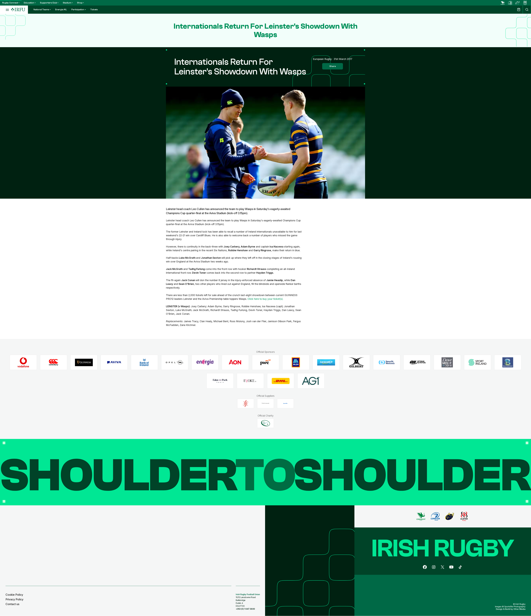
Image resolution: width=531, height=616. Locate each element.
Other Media (519, 609)
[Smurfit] (387, 362)
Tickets (94, 9)
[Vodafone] (23, 362)
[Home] (18, 9)
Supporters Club (48, 3)
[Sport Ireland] (477, 362)
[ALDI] (296, 362)
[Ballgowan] (508, 362)
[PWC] (265, 362)
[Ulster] (525, 3)
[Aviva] (114, 362)
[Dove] (447, 362)
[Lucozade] (326, 362)
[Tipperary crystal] (265, 403)
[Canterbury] (54, 362)
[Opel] (175, 362)
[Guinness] (84, 362)
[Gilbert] (356, 362)
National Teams (41, 9)
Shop (79, 3)
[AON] (235, 362)
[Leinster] (510, 3)
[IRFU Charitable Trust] (265, 423)
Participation (77, 9)
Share (332, 66)
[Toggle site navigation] (5, 10)
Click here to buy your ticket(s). (265, 298)
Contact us (12, 604)
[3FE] (246, 403)
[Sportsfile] (285, 403)
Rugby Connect (10, 3)
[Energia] (205, 362)
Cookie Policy (14, 594)
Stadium (67, 3)
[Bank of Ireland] (144, 362)
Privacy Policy (14, 599)
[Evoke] (250, 381)
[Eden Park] (220, 381)
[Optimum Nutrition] (417, 362)
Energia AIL (61, 9)
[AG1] (311, 381)
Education (29, 3)
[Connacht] (502, 3)
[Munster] (517, 3)
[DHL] (281, 381)
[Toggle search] (527, 10)
